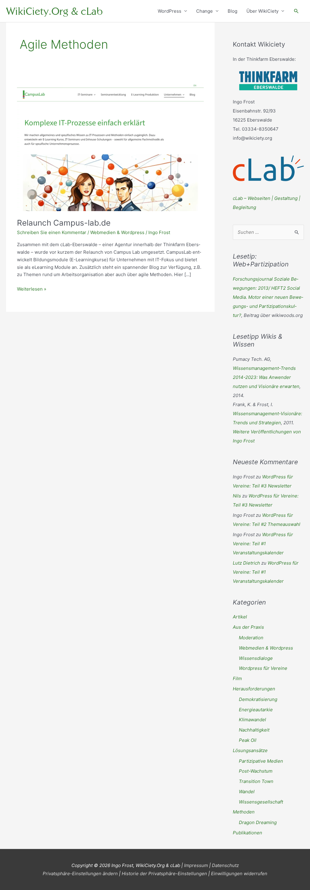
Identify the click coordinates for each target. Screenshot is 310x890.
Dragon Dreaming (258, 822)
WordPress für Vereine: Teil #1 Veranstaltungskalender (263, 544)
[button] (296, 11)
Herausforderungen (254, 689)
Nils (237, 496)
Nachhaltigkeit (254, 730)
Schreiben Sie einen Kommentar (51, 232)
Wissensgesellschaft (261, 802)
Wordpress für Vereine (263, 668)
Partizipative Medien (261, 761)
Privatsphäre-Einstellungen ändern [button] (80, 873)
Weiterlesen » (31, 289)
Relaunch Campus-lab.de (63, 222)
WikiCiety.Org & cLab (54, 11)
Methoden (244, 812)
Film (237, 678)
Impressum (196, 865)
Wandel (247, 791)
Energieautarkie (256, 709)
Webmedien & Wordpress (117, 232)
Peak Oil (247, 740)
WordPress (169, 11)
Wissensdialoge (256, 658)
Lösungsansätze (250, 750)
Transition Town (256, 781)
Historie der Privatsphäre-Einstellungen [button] (164, 873)
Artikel (240, 617)
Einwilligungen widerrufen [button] (239, 873)
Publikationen (247, 833)
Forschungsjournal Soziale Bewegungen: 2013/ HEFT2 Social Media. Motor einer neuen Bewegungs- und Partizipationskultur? (268, 297)
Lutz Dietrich (246, 563)
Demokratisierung (258, 699)
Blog (232, 11)
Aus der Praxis (248, 627)
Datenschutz (225, 865)
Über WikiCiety (262, 11)
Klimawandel (252, 719)
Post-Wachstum (255, 771)
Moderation (251, 638)
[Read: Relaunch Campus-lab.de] (110, 146)
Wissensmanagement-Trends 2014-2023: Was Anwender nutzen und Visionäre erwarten (266, 377)
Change (204, 11)
